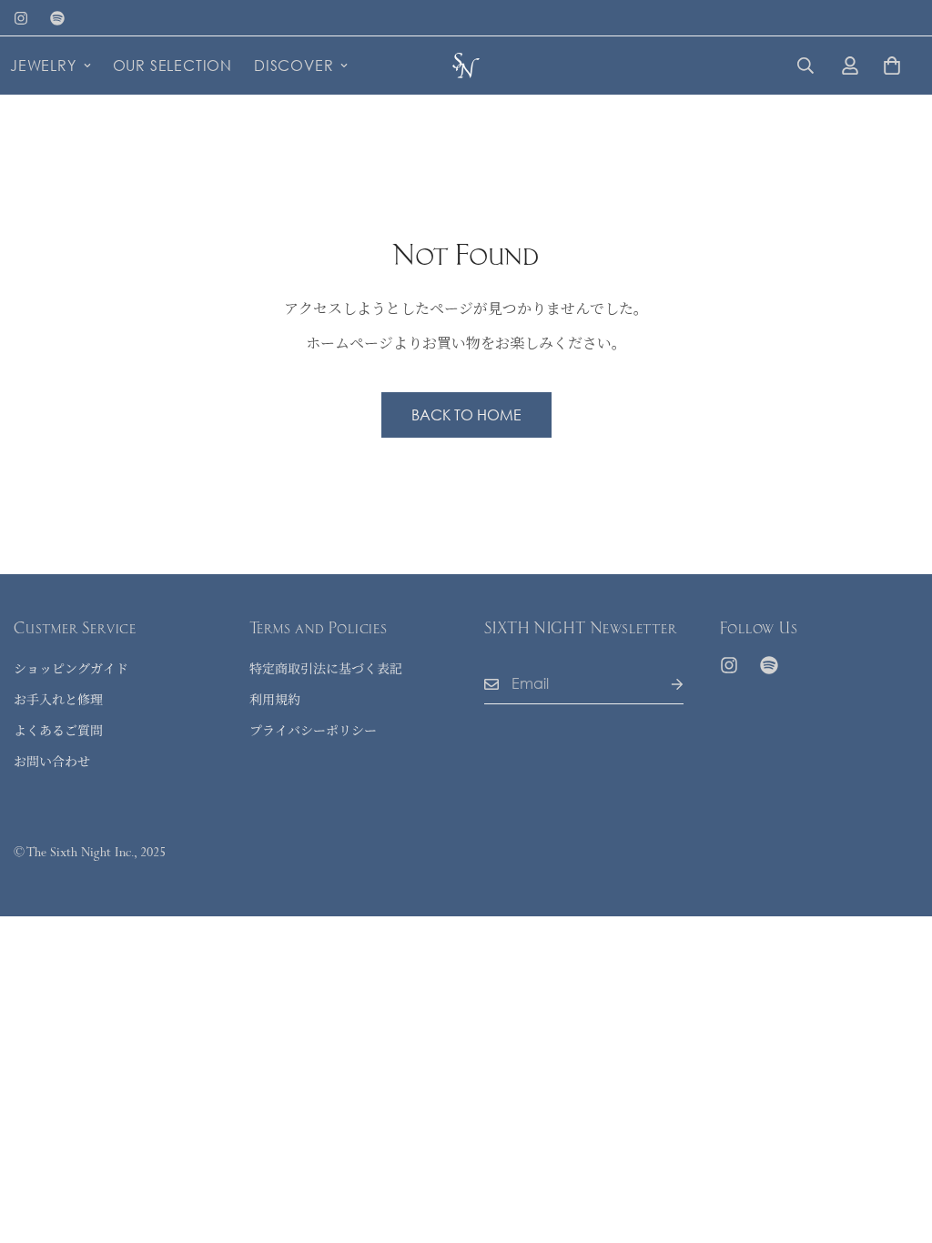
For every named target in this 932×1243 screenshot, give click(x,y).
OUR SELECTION (172, 65)
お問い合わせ (52, 761)
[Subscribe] (663, 683)
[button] (892, 65)
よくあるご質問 (58, 730)
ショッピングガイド (71, 668)
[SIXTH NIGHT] (466, 65)
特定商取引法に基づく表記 (325, 668)
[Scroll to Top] (896, 1144)
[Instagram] (21, 18)
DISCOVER (293, 65)
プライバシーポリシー (313, 730)
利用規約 (274, 699)
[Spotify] (57, 18)
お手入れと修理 (58, 699)
